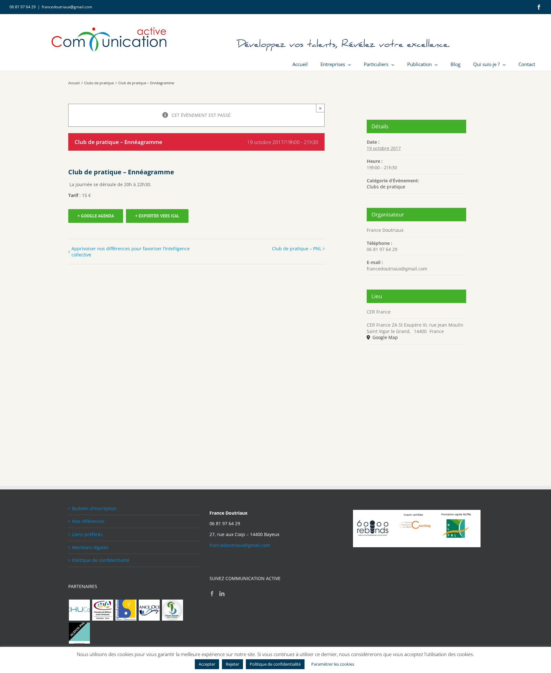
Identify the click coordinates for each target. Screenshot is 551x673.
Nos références (88, 521)
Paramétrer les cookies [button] (332, 664)
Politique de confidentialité (100, 560)
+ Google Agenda (95, 216)
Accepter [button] (207, 664)
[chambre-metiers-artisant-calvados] (103, 610)
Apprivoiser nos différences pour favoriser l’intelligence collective (130, 252)
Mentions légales (90, 547)
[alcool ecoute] (172, 610)
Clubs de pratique (386, 187)
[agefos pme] (79, 633)
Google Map (384, 337)
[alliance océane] (149, 610)
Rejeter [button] (232, 664)
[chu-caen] (79, 610)
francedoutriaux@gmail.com (67, 7)
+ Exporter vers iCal (157, 216)
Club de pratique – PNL (296, 249)
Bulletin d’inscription (94, 508)
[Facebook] (212, 593)
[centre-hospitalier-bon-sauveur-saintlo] (126, 610)
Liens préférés (87, 534)
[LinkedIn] (221, 593)
